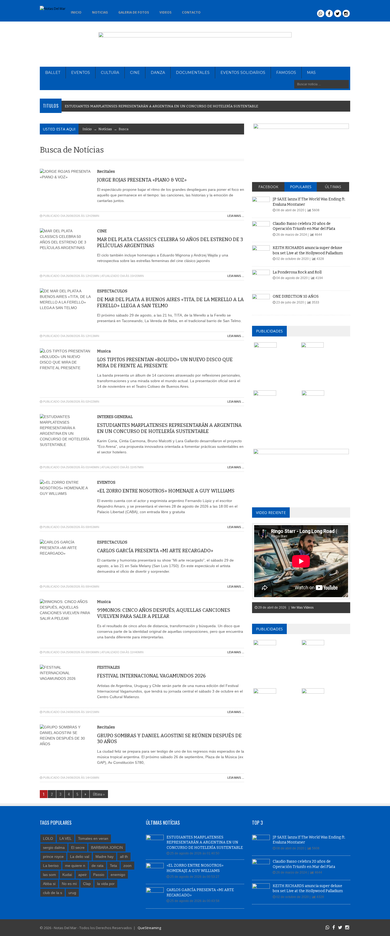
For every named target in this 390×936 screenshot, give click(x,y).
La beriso (51, 865)
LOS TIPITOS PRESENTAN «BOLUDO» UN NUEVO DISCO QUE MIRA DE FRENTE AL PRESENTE (165, 363)
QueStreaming (149, 927)
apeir (82, 874)
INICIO (76, 12)
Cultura (110, 72)
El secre (78, 847)
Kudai (67, 874)
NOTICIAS (100, 12)
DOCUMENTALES (193, 72)
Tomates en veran (93, 838)
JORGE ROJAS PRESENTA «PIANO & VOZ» (142, 180)
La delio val (79, 856)
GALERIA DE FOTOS (133, 12)
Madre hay (105, 856)
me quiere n (75, 865)
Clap (87, 884)
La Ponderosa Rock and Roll (297, 272)
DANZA (158, 72)
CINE (135, 72)
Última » (99, 794)
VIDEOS (165, 12)
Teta (113, 865)
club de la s (52, 893)
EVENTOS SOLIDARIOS (242, 72)
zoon (127, 865)
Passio (98, 874)
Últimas (333, 186)
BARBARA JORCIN (107, 847)
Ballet (52, 72)
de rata (97, 865)
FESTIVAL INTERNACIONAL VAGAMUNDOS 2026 (151, 676)
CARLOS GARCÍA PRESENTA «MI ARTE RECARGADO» (155, 551)
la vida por (106, 884)
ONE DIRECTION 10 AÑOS (296, 296)
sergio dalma (54, 847)
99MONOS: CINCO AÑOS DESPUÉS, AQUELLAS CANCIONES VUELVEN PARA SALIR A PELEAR (163, 613)
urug (72, 893)
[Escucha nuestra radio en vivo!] (214, 11)
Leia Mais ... (235, 215)
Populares (300, 186)
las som (49, 874)
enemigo (118, 874)
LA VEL (65, 838)
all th (124, 856)
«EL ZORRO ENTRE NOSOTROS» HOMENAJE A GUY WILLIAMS (166, 491)
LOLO (48, 838)
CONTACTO (191, 12)
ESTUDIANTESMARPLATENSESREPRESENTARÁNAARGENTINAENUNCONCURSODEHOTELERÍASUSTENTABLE (161, 106)
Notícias (105, 129)
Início (87, 129)
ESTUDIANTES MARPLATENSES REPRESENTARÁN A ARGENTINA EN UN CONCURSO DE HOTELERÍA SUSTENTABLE (169, 428)
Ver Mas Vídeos (302, 607)
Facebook (268, 186)
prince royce (53, 856)
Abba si (49, 884)
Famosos (286, 72)
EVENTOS (80, 72)
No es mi (69, 884)
